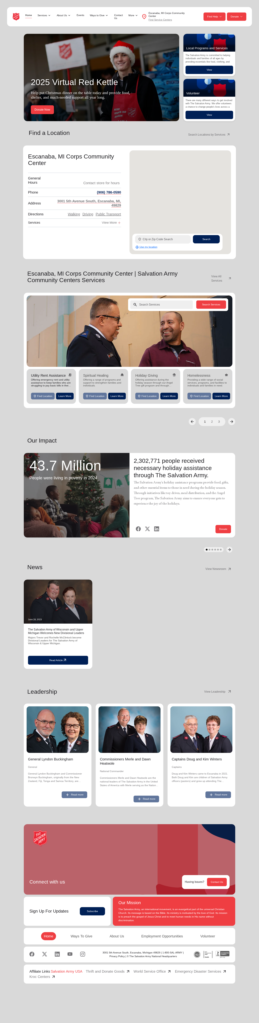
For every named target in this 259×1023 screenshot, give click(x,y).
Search (206, 239)
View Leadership (218, 692)
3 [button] (219, 421)
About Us (117, 936)
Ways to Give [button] (97, 15)
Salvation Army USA (66, 971)
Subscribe (92, 911)
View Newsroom (218, 569)
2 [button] (212, 421)
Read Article (58, 660)
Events (80, 15)
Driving (87, 214)
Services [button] (42, 15)
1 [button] (205, 421)
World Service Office (152, 971)
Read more (74, 794)
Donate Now (42, 109)
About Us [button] (62, 15)
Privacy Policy (117, 956)
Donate (235, 16)
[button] (192, 421)
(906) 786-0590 (109, 192)
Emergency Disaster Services (201, 971)
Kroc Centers (42, 977)
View (209, 69)
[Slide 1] (207, 549)
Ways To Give (81, 936)
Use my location (146, 247)
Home (28, 15)
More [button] (131, 15)
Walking (74, 214)
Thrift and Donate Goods (108, 971)
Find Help (212, 16)
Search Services (211, 304)
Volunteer (207, 936)
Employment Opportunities (162, 936)
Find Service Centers (160, 19)
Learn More (64, 395)
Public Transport (108, 214)
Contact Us (118, 17)
